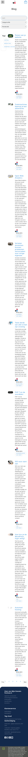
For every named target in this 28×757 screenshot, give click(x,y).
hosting (6, 40)
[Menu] (2, 2)
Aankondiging (7, 711)
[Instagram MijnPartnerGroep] (8, 737)
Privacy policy (7, 699)
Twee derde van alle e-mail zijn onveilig (21, 324)
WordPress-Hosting (9, 46)
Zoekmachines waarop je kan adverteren (21, 106)
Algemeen (19, 96)
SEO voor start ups (21, 462)
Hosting (18, 674)
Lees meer (19, 98)
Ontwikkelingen (20, 453)
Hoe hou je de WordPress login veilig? (21, 536)
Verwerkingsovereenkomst (10, 697)
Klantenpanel (7, 713)
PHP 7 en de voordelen (20, 393)
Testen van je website (20, 36)
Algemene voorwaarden (10, 696)
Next (25, 682)
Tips (17, 526)
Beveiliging (19, 384)
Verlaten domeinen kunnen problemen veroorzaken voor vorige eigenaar (20, 249)
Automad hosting (19, 608)
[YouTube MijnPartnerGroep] (12, 737)
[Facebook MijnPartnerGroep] (5, 737)
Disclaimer (7, 703)
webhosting (7, 43)
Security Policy (7, 701)
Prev (3, 682)
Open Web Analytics (19, 177)
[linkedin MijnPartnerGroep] (10, 737)
